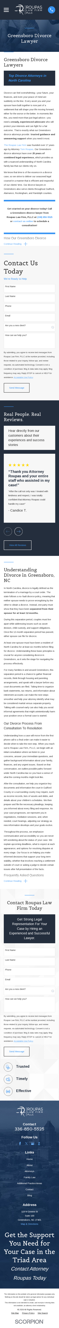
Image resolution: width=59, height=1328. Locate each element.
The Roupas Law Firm (15, 145)
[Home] (28, 9)
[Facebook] (20, 1143)
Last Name (10, 296)
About (30, 1165)
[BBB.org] (39, 1143)
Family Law (29, 1177)
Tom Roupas (26, 149)
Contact (29, 1189)
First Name (10, 286)
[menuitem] (15, 1313)
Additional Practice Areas (29, 1183)
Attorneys (29, 1171)
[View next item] (18, 531)
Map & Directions (29, 1224)
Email (7, 315)
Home (29, 1159)
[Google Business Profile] (32, 1143)
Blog (29, 1195)
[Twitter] (26, 1143)
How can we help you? (16, 335)
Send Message (16, 387)
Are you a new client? (15, 325)
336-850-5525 (29, 1128)
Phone (8, 306)
